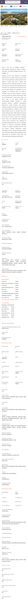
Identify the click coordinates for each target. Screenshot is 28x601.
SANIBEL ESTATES (15, 33)
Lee (5, 33)
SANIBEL (9, 33)
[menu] (1, 2)
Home (2, 33)
